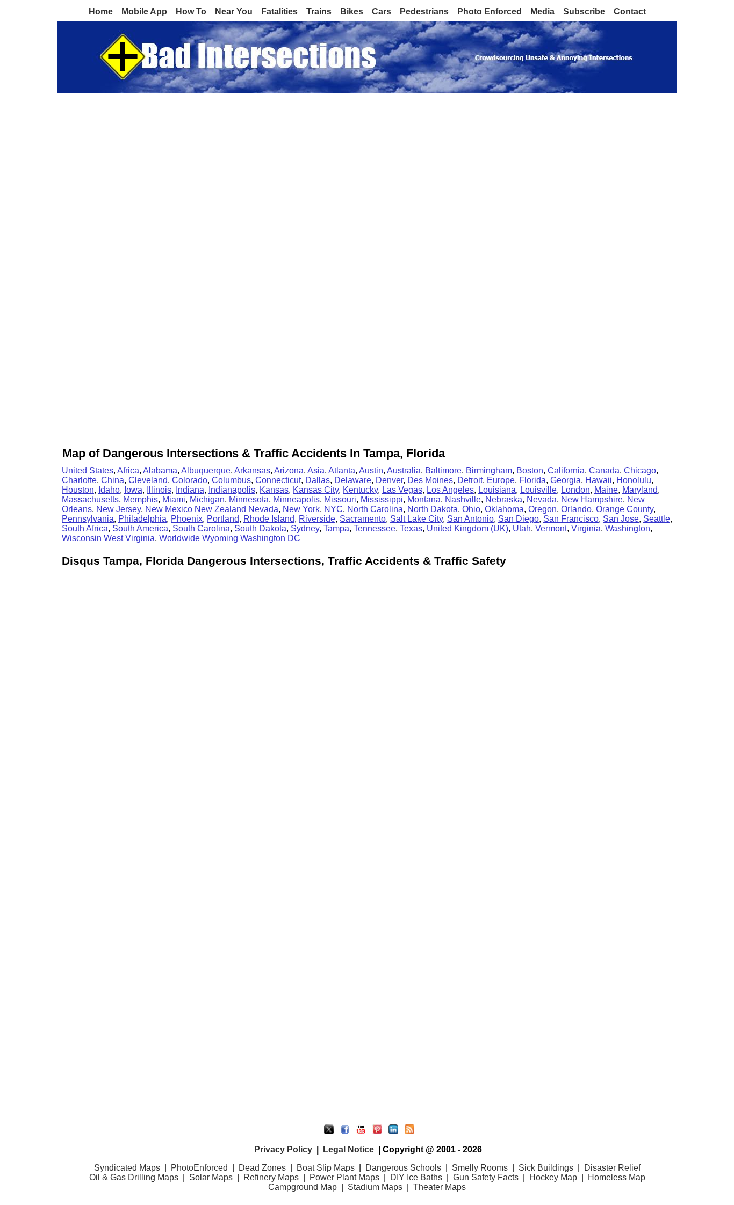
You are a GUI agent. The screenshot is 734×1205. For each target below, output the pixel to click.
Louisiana (497, 489)
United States (87, 470)
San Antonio (470, 518)
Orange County (624, 509)
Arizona (289, 470)
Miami (173, 499)
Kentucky (360, 489)
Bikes (351, 11)
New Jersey (118, 509)
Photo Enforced (489, 11)
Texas (411, 528)
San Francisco (571, 518)
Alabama (160, 470)
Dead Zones (262, 1167)
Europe (501, 480)
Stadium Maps (375, 1187)
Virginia (586, 528)
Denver (389, 480)
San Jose (621, 518)
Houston (78, 489)
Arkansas (252, 470)
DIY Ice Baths (416, 1177)
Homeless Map (616, 1177)
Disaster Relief (612, 1167)
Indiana (190, 489)
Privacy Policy (283, 1149)
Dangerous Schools (403, 1167)
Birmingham (489, 470)
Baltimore (443, 470)
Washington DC (270, 538)
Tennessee (374, 528)
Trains (319, 11)
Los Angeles (450, 489)
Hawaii (598, 480)
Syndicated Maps (127, 1167)
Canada (604, 470)
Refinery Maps (271, 1177)
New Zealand (220, 509)
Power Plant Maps (344, 1177)
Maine (606, 489)
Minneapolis (296, 499)
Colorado (189, 480)
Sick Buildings (546, 1167)
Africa (128, 470)
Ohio (471, 509)
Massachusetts (90, 499)
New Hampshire (592, 499)
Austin (371, 470)
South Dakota (260, 528)
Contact (630, 11)
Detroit (470, 480)
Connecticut (278, 480)
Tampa (336, 528)
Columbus (231, 480)
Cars (381, 11)
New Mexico (168, 509)
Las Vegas (402, 489)
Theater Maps (439, 1187)
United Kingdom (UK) (467, 528)
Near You (234, 11)
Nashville (463, 499)
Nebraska (503, 499)
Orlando (576, 509)
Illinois (159, 489)
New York (301, 509)
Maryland (640, 489)
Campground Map (302, 1187)
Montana (424, 499)
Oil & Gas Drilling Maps (133, 1177)
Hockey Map (553, 1177)
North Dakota (432, 509)
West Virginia (129, 538)
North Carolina (375, 509)
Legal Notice (348, 1149)
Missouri (340, 499)
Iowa (133, 489)
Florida (532, 480)
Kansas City (316, 489)
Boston (529, 470)
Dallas (317, 480)
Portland (223, 518)
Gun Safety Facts (486, 1177)
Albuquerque (206, 470)
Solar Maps (211, 1177)
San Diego (518, 518)
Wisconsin (82, 538)
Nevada (542, 499)
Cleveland (148, 480)
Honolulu (633, 480)
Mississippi (382, 499)
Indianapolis (231, 489)
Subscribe (584, 11)
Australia (404, 470)
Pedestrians (424, 11)
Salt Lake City (416, 518)
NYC (333, 509)
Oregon (542, 509)
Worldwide (179, 538)
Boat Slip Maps (326, 1167)
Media (542, 11)
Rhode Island (268, 518)
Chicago (640, 470)
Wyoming (220, 538)
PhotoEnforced (199, 1167)
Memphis (140, 499)
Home (101, 11)
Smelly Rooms (480, 1167)
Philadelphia (142, 518)
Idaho (109, 489)
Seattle (656, 518)
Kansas (274, 489)
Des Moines (430, 480)
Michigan (207, 499)
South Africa (85, 528)
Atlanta (341, 470)
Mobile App (144, 11)
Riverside (317, 518)
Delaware (352, 480)
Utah (522, 528)
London (575, 489)
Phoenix (187, 518)
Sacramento (363, 518)
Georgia (565, 480)
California (566, 470)
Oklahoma (504, 509)
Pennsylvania (88, 518)
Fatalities (279, 11)
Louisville (538, 489)
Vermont (551, 528)
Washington (627, 528)
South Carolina (201, 528)
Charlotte (79, 480)
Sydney (305, 528)
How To (191, 11)
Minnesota (249, 499)
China (112, 480)
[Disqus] (367, 702)
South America (140, 528)
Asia (316, 470)
